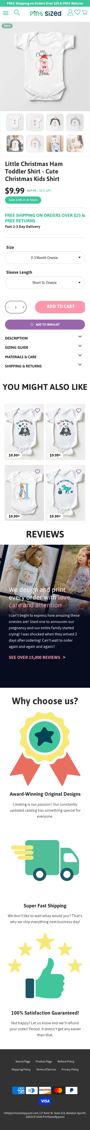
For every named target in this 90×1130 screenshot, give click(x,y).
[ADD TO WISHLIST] (37, 410)
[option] (45, 66)
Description (16, 338)
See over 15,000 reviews (34, 657)
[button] (60, 307)
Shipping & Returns (23, 366)
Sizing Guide (16, 347)
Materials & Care (20, 357)
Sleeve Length (19, 272)
